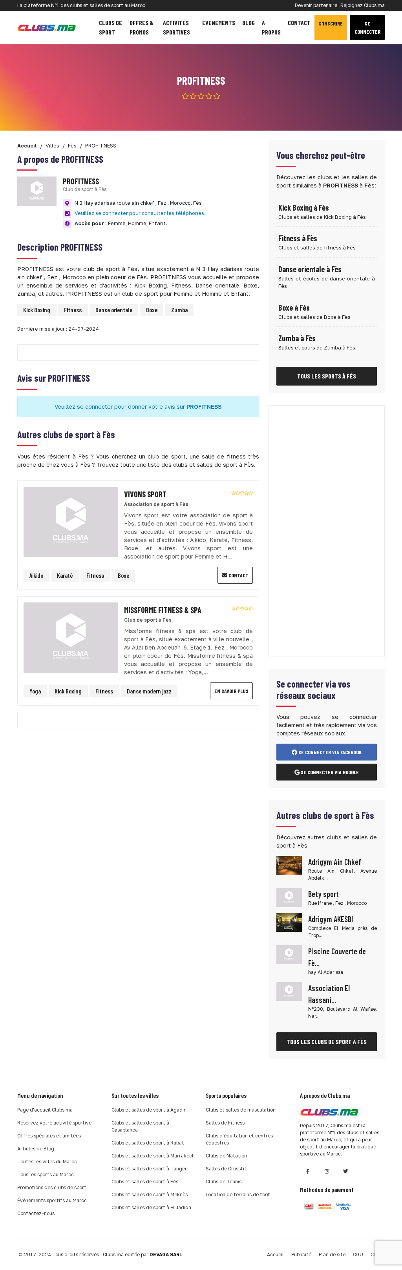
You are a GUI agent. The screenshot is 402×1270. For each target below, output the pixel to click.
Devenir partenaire (316, 5)
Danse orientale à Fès (310, 269)
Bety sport (323, 894)
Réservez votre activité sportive (54, 1123)
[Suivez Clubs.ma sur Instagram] (326, 1171)
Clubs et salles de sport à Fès (144, 1181)
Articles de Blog (35, 1149)
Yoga (35, 691)
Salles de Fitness (225, 1123)
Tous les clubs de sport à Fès (327, 1041)
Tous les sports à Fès (326, 376)
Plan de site (332, 1254)
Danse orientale (113, 309)
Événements (218, 22)
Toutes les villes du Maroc (47, 1161)
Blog (248, 22)
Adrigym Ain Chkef (334, 861)
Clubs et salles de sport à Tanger (149, 1169)
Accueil (275, 1254)
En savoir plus (231, 691)
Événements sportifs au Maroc (52, 1200)
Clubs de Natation (226, 1156)
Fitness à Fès (297, 238)
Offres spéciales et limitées (49, 1136)
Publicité (301, 1254)
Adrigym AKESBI (330, 919)
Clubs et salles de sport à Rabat (147, 1143)
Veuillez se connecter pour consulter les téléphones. (140, 213)
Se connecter (367, 27)
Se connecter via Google (329, 772)
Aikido (36, 575)
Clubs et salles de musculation (241, 1110)
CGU (358, 1254)
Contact (299, 22)
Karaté (65, 575)
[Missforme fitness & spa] (71, 636)
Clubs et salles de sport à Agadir (148, 1110)
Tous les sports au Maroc (45, 1174)
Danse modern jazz (149, 691)
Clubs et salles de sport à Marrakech (153, 1156)
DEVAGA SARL (166, 1254)
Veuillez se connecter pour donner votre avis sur (138, 406)
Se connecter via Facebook (329, 752)
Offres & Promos (141, 27)
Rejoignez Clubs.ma (362, 5)
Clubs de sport (110, 27)
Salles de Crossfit (226, 1169)
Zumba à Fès (297, 338)
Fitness (73, 309)
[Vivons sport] (71, 521)
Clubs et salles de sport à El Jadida (151, 1207)
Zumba (179, 309)
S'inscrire (331, 23)
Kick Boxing (36, 309)
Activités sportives (176, 27)
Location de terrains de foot (238, 1194)
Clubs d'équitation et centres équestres (239, 1139)
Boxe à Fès (294, 307)
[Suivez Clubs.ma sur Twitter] (345, 1171)
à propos (271, 27)
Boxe (151, 309)
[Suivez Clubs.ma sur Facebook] (308, 1171)
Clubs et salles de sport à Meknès (149, 1194)
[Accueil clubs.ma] (46, 27)
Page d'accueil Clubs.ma (45, 1110)
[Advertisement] (326, 531)
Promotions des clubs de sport (51, 1187)
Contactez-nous (36, 1213)
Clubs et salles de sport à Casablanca (140, 1126)
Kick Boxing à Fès (303, 207)
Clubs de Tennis (223, 1181)
